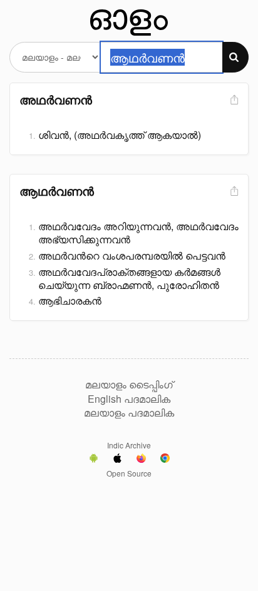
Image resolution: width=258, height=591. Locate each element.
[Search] (235, 57)
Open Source (129, 473)
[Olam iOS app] (117, 460)
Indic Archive (129, 445)
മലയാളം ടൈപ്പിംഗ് (129, 384)
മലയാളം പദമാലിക (129, 413)
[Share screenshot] (233, 100)
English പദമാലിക (129, 399)
